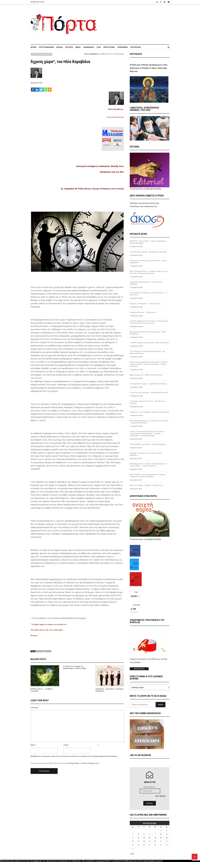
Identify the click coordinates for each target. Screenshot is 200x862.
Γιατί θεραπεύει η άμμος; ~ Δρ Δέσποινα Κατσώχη (148, 384)
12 (144, 838)
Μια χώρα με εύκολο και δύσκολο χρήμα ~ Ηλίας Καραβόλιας (148, 333)
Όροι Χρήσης (135, 47)
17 (133, 841)
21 (155, 841)
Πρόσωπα (69, 47)
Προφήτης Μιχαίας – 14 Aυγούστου (143, 312)
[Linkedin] (37, 88)
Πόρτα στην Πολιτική (41, 54)
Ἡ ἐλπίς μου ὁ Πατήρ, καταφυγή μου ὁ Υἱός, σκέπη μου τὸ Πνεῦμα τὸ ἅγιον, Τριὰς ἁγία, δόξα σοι (149, 68)
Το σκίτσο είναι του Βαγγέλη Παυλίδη (145, 189)
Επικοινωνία (122, 47)
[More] (49, 88)
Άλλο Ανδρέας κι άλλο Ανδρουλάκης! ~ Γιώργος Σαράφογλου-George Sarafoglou (147, 475)
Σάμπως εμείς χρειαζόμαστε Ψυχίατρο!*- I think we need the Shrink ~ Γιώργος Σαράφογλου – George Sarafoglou (149, 364)
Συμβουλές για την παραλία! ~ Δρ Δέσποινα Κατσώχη (149, 412)
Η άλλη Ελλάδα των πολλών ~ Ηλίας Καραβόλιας (148, 444)
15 (161, 838)
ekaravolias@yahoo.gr (115, 117)
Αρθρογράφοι (109, 47)
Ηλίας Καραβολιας (43, 651)
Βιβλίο (78, 47)
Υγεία (99, 47)
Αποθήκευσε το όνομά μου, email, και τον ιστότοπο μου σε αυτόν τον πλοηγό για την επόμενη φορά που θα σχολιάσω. (74, 756)
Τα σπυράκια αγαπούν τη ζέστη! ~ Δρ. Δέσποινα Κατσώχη (147, 402)
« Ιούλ (132, 854)
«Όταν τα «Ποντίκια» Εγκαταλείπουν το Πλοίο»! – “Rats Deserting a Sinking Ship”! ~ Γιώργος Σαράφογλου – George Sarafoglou (148, 433)
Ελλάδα (59, 47)
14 (155, 838)
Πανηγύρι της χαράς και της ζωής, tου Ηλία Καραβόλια (146, 454)
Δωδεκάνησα (88, 47)
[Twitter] (41, 88)
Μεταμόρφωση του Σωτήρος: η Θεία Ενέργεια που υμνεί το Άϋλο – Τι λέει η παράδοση (148, 465)
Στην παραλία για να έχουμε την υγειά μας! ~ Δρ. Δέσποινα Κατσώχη (147, 352)
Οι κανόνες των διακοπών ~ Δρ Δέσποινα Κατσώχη (149, 392)
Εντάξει (166, 861)
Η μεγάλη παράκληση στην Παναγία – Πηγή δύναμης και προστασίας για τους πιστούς (149, 322)
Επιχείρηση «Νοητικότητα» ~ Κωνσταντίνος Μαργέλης (146, 283)
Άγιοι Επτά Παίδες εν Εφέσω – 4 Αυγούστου (146, 485)
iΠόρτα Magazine (46, 47)
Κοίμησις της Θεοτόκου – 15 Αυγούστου (145, 304)
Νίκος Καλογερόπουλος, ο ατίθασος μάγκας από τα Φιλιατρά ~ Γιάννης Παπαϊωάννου (148, 272)
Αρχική (33, 47)
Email (66, 745)
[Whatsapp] (45, 88)
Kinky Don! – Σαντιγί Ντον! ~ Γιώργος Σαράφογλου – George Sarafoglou (149, 242)
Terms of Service (88, 763)
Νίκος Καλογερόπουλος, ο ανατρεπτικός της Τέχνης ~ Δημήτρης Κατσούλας (149, 422)
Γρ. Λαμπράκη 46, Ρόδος (72, 189)
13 (149, 838)
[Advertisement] (134, 23)
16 (166, 838)
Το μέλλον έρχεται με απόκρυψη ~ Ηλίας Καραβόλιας (149, 343)
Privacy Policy (74, 763)
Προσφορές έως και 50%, (112, 172)
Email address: (150, 787)
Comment (34, 708)
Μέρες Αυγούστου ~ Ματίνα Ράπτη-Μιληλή (146, 375)
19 (144, 841)
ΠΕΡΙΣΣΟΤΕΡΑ (139, 669)
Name (33, 745)
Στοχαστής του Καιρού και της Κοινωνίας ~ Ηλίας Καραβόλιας (148, 262)
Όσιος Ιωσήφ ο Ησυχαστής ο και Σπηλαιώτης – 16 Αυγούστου (148, 294)
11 (138, 838)
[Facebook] (33, 88)
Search (160, 704)
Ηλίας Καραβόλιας (91, 54)
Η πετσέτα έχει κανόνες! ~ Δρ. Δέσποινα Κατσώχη (148, 252)
